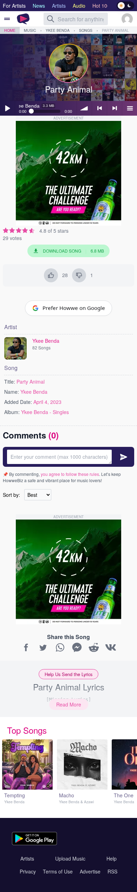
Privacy (28, 871)
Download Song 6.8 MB (73, 251)
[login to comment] (68, 457)
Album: (12, 411)
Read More (68, 704)
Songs (85, 30)
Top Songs (27, 730)
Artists (27, 858)
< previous (99, 108)
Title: (9, 381)
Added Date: (18, 401)
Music (30, 30)
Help (111, 858)
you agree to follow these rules (70, 474)
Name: (11, 391)
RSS (112, 871)
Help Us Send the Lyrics (68, 674)
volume (84, 108)
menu (129, 108)
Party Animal (115, 30)
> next (114, 108)
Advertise (90, 871)
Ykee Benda (58, 30)
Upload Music (70, 858)
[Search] (50, 19)
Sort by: (11, 494)
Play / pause (7, 108)
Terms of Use (58, 871)
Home (9, 30)
